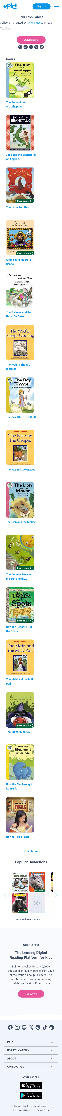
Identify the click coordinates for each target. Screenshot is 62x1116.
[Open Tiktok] (44, 1027)
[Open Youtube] (24, 1027)
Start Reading (31, 39)
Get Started (31, 993)
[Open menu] (56, 6)
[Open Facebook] (10, 1027)
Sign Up (41, 6)
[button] (28, 893)
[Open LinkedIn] (51, 1027)
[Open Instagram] (17, 1027)
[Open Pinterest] (38, 1027)
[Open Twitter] (31, 1027)
